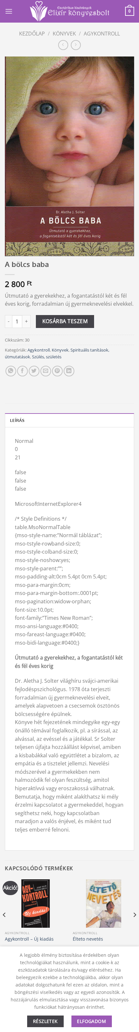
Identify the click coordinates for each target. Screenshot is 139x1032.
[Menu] (9, 11)
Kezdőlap (32, 33)
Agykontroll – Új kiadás (29, 939)
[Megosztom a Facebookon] (22, 371)
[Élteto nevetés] (103, 903)
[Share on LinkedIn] (69, 371)
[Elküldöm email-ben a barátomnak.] (45, 371)
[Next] (134, 928)
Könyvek (64, 33)
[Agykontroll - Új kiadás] (35, 903)
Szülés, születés (46, 357)
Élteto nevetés (88, 939)
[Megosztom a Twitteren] (34, 371)
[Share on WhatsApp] (10, 371)
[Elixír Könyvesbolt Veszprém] (69, 11)
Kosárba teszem (65, 321)
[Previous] (4, 928)
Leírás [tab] (17, 420)
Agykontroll (102, 33)
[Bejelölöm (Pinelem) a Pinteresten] (57, 371)
